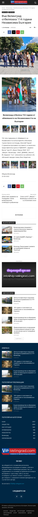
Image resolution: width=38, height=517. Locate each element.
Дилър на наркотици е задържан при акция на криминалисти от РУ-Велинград (24, 299)
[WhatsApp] (22, 32)
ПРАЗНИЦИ (11, 12)
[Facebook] (9, 32)
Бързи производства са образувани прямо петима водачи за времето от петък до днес (25, 319)
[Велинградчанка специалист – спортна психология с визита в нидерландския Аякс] (7, 230)
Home (3, 8)
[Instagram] (21, 496)
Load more (18, 338)
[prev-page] (3, 256)
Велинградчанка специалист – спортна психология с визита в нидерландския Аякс (23, 229)
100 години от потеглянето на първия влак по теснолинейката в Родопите (24, 309)
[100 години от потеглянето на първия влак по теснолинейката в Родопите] (7, 310)
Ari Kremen (6, 27)
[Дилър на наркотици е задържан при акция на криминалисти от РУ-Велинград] (7, 300)
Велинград (9, 8)
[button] (6, 129)
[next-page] (6, 256)
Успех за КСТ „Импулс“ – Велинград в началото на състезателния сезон (28, 198)
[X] (14, 32)
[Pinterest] (18, 32)
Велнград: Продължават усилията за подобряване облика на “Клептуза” (24, 248)
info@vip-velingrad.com (17, 483)
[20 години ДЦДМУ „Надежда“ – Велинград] (7, 239)
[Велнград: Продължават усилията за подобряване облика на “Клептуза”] (7, 249)
